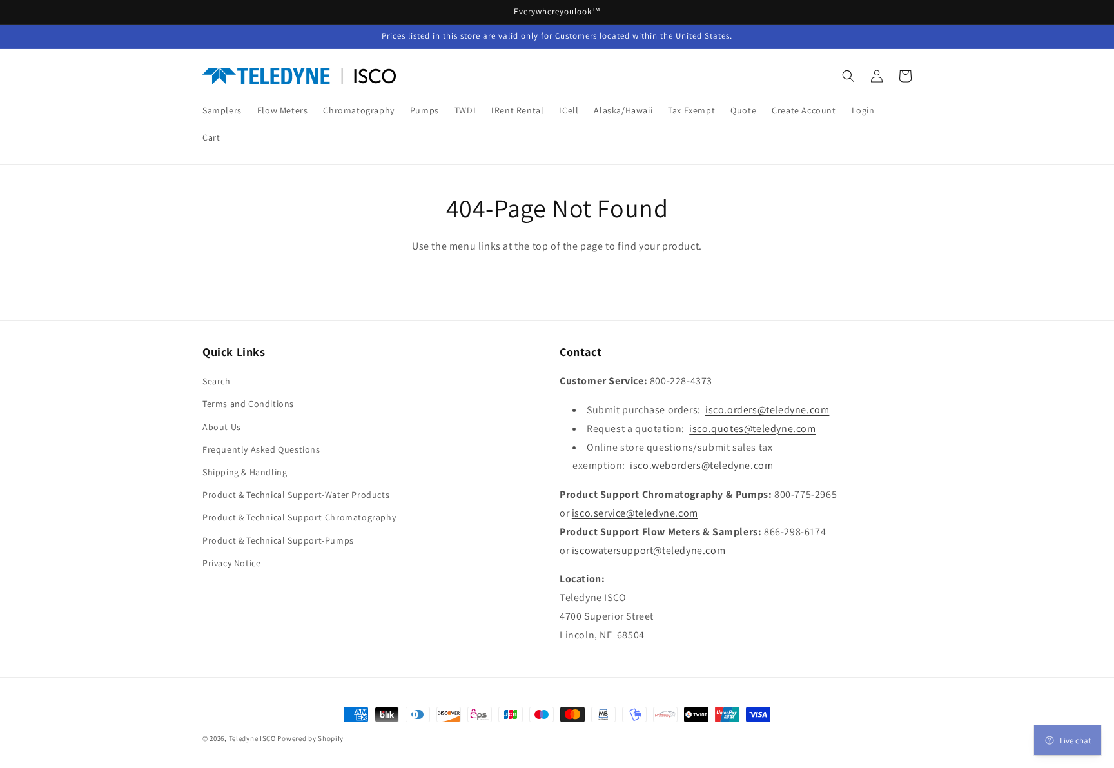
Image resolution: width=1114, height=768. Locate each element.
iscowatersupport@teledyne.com (648, 550)
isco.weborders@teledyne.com (701, 465)
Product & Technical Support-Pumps (278, 540)
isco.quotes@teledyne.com (752, 428)
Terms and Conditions (248, 403)
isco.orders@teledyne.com (767, 410)
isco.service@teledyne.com (635, 513)
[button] (848, 76)
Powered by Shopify (310, 738)
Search (216, 381)
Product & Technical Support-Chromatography (299, 517)
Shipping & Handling (244, 472)
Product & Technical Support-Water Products (295, 494)
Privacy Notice (231, 563)
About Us (221, 427)
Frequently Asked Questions (261, 449)
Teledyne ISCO (252, 738)
